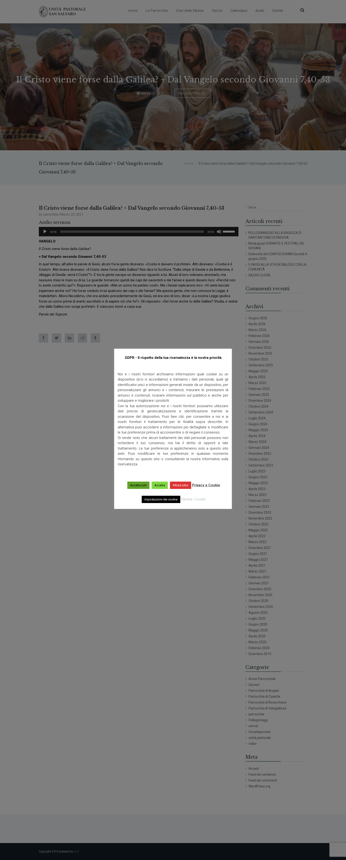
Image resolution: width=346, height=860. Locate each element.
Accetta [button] (159, 485)
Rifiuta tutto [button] (180, 485)
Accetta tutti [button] (138, 485)
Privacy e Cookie (206, 485)
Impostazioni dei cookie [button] (161, 499)
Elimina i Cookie (193, 499)
